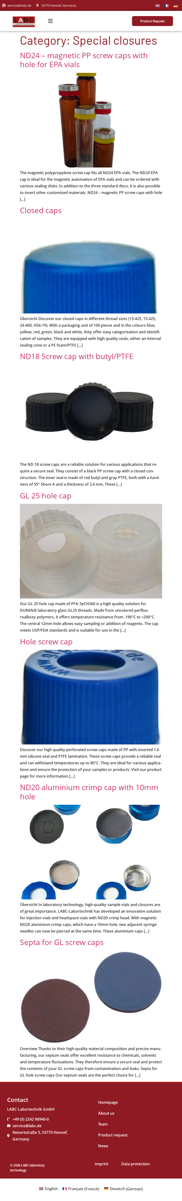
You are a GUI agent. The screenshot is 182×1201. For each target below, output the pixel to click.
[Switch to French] (166, 5)
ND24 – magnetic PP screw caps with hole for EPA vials (84, 59)
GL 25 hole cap (46, 495)
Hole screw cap (46, 641)
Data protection (135, 1163)
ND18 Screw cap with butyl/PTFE (76, 356)
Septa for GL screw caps (62, 942)
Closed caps (41, 210)
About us (106, 1113)
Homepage (108, 1102)
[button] (50, 21)
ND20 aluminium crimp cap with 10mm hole (89, 791)
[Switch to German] (175, 5)
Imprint (101, 1163)
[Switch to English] (157, 5)
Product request (112, 1135)
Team (103, 1124)
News (103, 1145)
